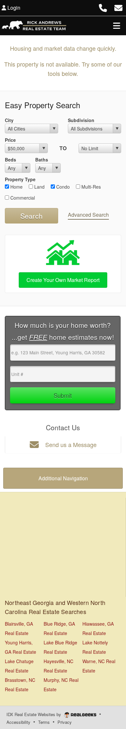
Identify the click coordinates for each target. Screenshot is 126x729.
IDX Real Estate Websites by (34, 714)
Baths (41, 159)
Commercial (22, 197)
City (9, 120)
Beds (10, 159)
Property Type (20, 179)
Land (39, 186)
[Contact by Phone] (103, 7)
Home (16, 186)
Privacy (65, 722)
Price (10, 140)
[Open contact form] (118, 7)
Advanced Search (88, 214)
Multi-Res (90, 186)
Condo (62, 186)
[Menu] (116, 25)
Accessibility (18, 722)
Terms (44, 722)
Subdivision (81, 120)
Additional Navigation (63, 478)
